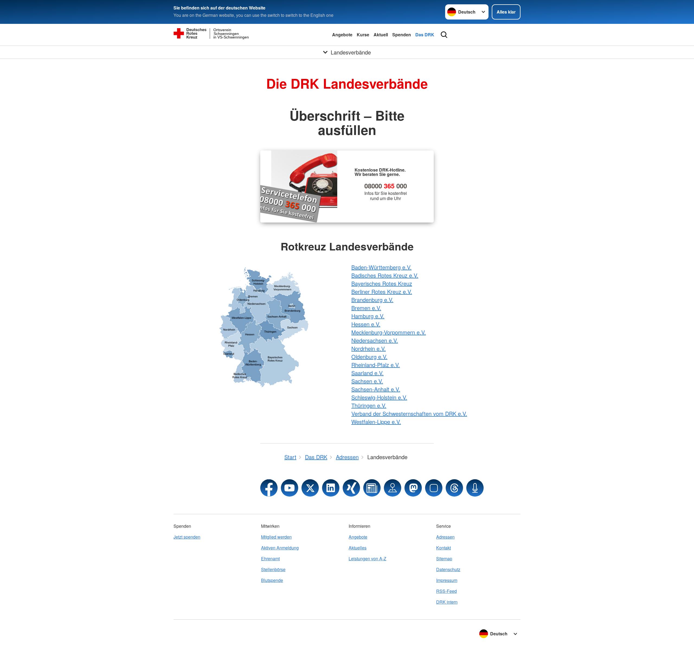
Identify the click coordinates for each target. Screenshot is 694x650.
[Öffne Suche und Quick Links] (444, 34)
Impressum (446, 580)
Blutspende (272, 580)
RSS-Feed (446, 591)
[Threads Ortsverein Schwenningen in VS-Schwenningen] (454, 488)
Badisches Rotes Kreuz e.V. (384, 275)
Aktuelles (358, 548)
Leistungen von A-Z (367, 558)
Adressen (445, 537)
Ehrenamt (270, 558)
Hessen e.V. (365, 324)
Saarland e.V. (367, 373)
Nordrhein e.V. (368, 348)
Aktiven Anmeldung (280, 548)
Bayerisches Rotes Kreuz (381, 283)
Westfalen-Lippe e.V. (376, 422)
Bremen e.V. (366, 308)
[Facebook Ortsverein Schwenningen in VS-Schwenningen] (269, 488)
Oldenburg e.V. (369, 357)
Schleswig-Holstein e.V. (379, 397)
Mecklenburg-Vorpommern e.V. (388, 332)
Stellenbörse (273, 569)
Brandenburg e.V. (372, 300)
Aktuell (381, 34)
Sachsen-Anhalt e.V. (375, 389)
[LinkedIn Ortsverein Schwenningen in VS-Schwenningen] (330, 488)
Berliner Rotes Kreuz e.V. (381, 291)
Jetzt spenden (187, 537)
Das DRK (424, 34)
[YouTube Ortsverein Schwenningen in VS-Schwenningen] (289, 488)
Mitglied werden (276, 537)
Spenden (401, 34)
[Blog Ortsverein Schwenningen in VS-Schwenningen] (372, 488)
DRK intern (447, 602)
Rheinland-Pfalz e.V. (375, 365)
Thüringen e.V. (368, 405)
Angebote (342, 34)
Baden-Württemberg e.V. (381, 267)
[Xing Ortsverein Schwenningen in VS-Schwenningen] (351, 488)
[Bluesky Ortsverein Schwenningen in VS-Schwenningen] (433, 488)
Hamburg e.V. (367, 316)
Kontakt (443, 548)
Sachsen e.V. (367, 381)
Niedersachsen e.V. (374, 340)
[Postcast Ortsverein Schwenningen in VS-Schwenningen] (475, 488)
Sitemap (444, 558)
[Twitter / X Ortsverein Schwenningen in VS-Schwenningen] (310, 488)
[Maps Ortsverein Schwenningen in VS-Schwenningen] (392, 488)
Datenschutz (448, 569)
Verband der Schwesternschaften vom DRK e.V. (409, 413)
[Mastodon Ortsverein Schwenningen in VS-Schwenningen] (413, 488)
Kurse (363, 34)
